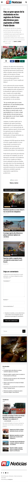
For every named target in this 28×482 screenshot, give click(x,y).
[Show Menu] (2, 2)
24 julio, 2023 (7, 43)
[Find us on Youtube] (5, 473)
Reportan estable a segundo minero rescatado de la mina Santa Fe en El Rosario (12, 260)
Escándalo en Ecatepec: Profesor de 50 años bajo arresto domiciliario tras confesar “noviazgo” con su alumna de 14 (13, 417)
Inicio (4, 9)
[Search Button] (26, 2)
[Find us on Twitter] (3, 473)
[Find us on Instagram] (7, 473)
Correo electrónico (8, 306)
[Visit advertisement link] (14, 349)
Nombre (5, 299)
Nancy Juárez (17, 41)
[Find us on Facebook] (1, 473)
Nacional (6, 412)
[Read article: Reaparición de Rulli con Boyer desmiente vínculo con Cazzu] (6, 431)
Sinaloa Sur (7, 206)
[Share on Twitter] (17, 61)
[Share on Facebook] (12, 61)
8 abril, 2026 (6, 213)
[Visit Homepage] (14, 2)
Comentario (6, 281)
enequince (10, 479)
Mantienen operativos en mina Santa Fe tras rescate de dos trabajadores (17, 437)
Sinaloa (8, 9)
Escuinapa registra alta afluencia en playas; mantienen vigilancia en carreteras (13, 235)
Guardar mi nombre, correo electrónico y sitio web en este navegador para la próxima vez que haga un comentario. (14, 314)
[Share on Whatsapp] (22, 61)
